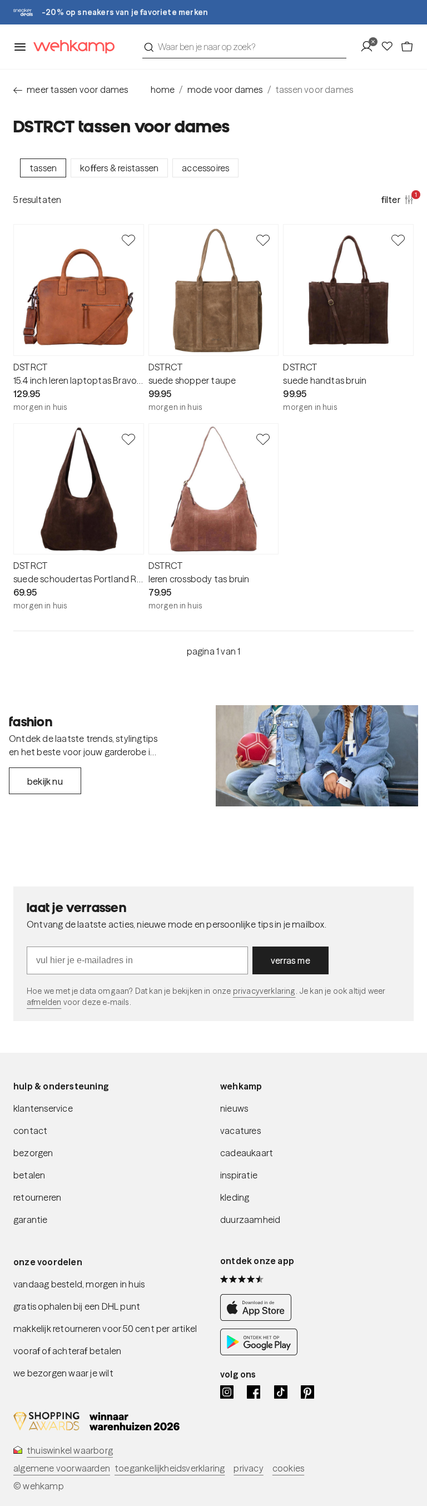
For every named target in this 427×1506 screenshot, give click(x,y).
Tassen (43, 168)
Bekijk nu (45, 781)
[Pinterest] (307, 1392)
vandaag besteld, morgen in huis (79, 1284)
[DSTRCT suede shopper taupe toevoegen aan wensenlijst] (263, 240)
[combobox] (244, 46)
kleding (234, 1197)
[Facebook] (253, 1392)
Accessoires (205, 168)
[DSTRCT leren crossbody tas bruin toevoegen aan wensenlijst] (263, 439)
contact (30, 1130)
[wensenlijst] (390, 47)
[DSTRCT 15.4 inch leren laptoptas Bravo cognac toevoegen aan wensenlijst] (128, 240)
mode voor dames (225, 89)
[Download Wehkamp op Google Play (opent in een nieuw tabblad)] (258, 1352)
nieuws (234, 1108)
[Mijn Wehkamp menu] (370, 47)
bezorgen (33, 1152)
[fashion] (317, 755)
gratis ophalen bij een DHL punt (76, 1306)
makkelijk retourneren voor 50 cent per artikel (105, 1328)
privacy (248, 1468)
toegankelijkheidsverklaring (170, 1468)
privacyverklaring (264, 991)
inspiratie (238, 1175)
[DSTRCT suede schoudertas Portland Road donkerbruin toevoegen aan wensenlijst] (128, 439)
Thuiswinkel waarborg (70, 1450)
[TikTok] (280, 1392)
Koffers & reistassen (119, 168)
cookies (288, 1468)
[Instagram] (227, 1392)
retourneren (37, 1197)
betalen (29, 1175)
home (163, 89)
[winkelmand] (407, 47)
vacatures (240, 1130)
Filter (397, 199)
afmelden (44, 1002)
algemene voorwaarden (61, 1468)
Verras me (290, 960)
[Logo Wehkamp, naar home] (71, 47)
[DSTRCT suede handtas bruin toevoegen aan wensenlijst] (398, 240)
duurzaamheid (250, 1219)
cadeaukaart (246, 1152)
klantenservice (43, 1108)
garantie (30, 1219)
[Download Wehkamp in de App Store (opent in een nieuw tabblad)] (258, 1317)
